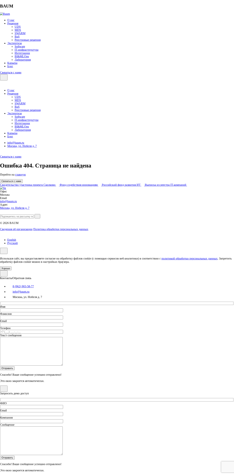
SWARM (20, 33)
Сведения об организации (16, 229)
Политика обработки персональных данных (60, 229)
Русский (12, 243)
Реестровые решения (28, 39)
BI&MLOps (22, 56)
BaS (17, 36)
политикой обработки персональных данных (189, 258)
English (11, 239)
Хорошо (5, 268)
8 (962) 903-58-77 (23, 286)
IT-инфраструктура (26, 49)
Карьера (12, 63)
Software (20, 46)
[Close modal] (3, 273)
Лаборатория (23, 59)
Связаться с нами (10, 72)
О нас (10, 20)
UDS (18, 26)
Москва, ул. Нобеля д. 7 (22, 146)
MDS (18, 30)
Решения (12, 23)
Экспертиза (14, 43)
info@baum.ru (15, 142)
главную (20, 174)
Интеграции (22, 53)
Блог (10, 66)
